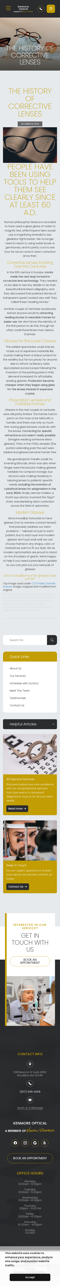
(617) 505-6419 (30, 1091)
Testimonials (18, 698)
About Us (15, 668)
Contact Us (17, 705)
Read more (15, 808)
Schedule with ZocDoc (24, 683)
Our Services (18, 676)
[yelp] (44, 1143)
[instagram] (25, 1143)
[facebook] (15, 1143)
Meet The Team (20, 691)
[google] (35, 1143)
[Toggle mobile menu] (8, 8)
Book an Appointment (30, 961)
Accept (30, 1277)
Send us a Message (30, 1108)
